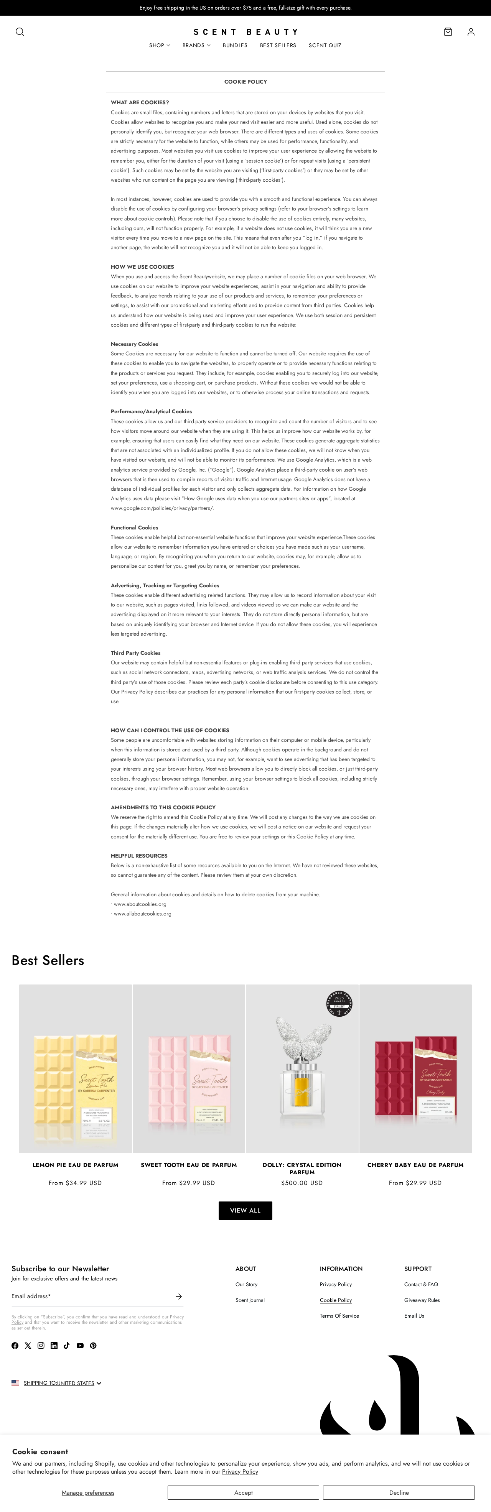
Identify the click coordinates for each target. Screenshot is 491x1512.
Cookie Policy (336, 1300)
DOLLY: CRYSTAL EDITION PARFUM (302, 1169)
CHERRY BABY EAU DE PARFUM (415, 1165)
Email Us (414, 1316)
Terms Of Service (339, 1316)
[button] (20, 31)
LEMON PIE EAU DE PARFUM (76, 1165)
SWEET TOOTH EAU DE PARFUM (189, 1165)
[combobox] (80, 1383)
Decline (399, 1492)
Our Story (246, 1284)
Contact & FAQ (421, 1284)
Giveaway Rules (422, 1300)
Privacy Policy (240, 1471)
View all (245, 1210)
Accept (243, 1492)
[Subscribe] (178, 1297)
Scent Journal (250, 1300)
